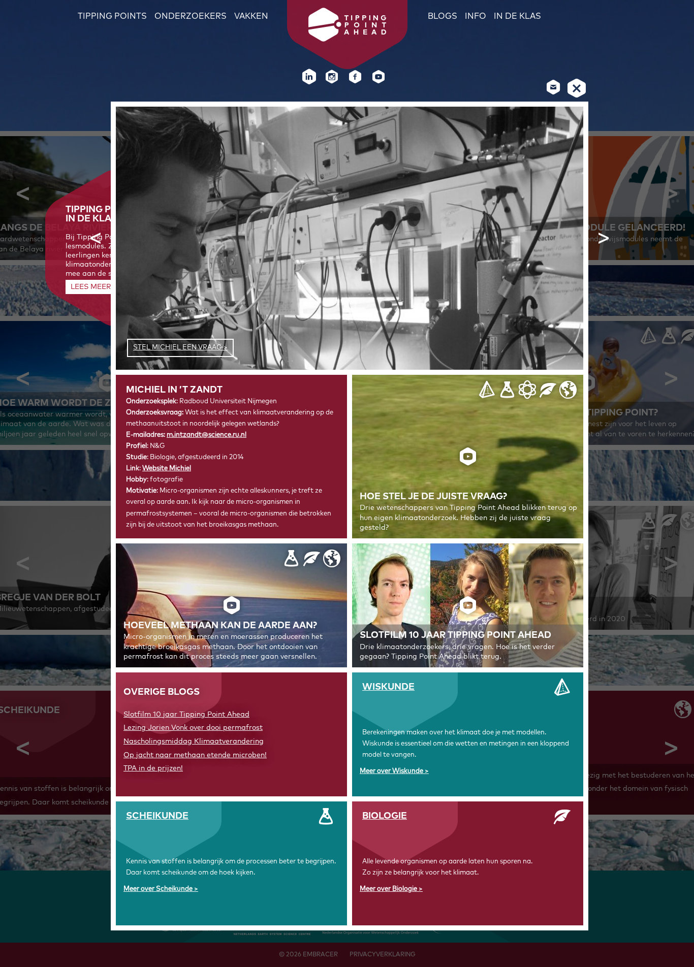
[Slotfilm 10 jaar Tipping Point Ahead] (467, 605)
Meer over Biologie (389, 889)
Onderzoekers (190, 16)
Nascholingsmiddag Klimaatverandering (193, 741)
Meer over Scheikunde (158, 889)
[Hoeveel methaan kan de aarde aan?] (231, 605)
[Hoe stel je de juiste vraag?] (467, 456)
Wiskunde (388, 687)
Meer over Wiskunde (392, 771)
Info (475, 16)
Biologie (384, 816)
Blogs (442, 16)
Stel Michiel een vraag (177, 347)
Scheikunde (157, 816)
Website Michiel (166, 468)
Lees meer (91, 287)
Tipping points (112, 16)
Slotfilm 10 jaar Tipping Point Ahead (186, 714)
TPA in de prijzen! (153, 768)
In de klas (517, 16)
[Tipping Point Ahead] (347, 39)
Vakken (251, 16)
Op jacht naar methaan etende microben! (195, 755)
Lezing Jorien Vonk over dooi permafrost (193, 727)
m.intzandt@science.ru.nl (206, 435)
